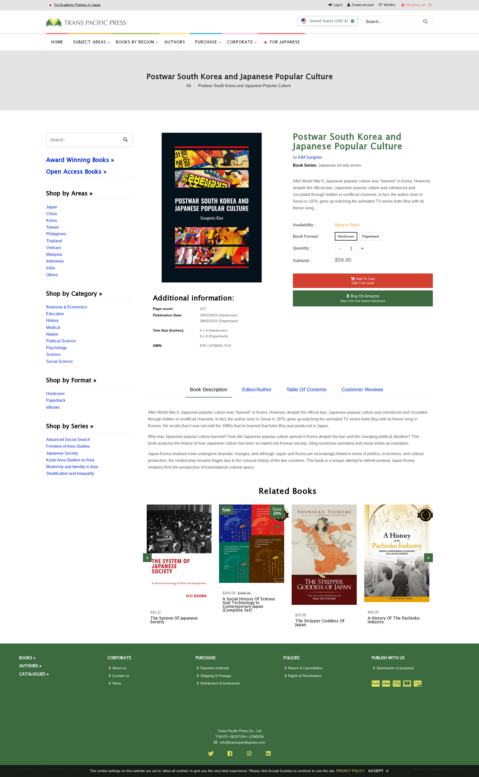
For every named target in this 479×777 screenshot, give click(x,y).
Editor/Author (256, 389)
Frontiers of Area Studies (68, 446)
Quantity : (302, 248)
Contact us (120, 676)
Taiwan (52, 227)
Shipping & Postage (215, 676)
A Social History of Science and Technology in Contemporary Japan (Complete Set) (249, 604)
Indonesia (55, 261)
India (50, 268)
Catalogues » (34, 674)
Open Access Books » (76, 172)
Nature (52, 334)
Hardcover (55, 393)
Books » (27, 658)
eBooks (53, 407)
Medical (53, 327)
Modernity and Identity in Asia (72, 467)
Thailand (54, 241)
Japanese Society (62, 453)
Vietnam (53, 248)
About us (119, 668)
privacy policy (350, 771)
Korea (51, 220)
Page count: (163, 309)
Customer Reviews (362, 389)
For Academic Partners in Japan (77, 5)
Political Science (61, 341)
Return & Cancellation (305, 668)
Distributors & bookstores (220, 683)
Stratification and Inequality (70, 473)
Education (55, 314)
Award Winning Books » (80, 160)
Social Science (59, 361)
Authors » (30, 666)
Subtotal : (302, 261)
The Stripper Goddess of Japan (320, 623)
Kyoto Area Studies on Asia (70, 460)
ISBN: (157, 346)
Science (53, 354)
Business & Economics (66, 307)
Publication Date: (167, 315)
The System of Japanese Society (174, 620)
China (51, 214)
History (52, 320)
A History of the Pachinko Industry (394, 620)
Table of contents (306, 389)
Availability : (304, 225)
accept (378, 771)
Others (52, 275)
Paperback (55, 400)
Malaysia (54, 254)
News (116, 683)
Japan (51, 207)
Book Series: (305, 165)
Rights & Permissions (305, 676)
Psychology (56, 348)
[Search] (425, 21)
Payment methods (214, 668)
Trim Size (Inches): (168, 330)
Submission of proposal (394, 668)
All (188, 86)
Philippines (56, 234)
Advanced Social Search (68, 439)
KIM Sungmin (310, 157)
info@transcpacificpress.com (242, 742)
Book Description (208, 389)
